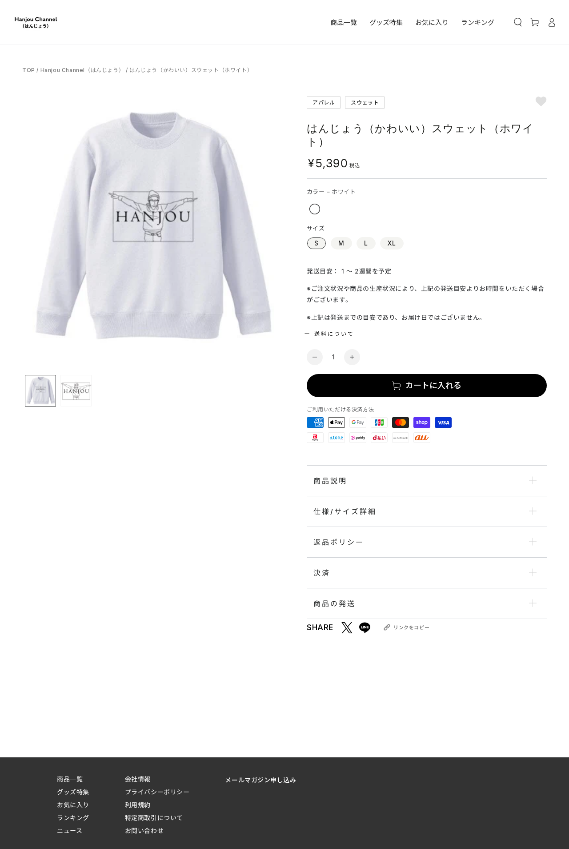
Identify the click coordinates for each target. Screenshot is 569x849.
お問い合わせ (144, 830)
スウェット (365, 102)
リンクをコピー (411, 627)
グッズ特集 (73, 792)
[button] (517, 22)
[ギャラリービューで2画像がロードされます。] (76, 390)
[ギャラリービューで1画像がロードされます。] (40, 390)
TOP (29, 70)
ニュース (69, 830)
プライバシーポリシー (157, 792)
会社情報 (138, 779)
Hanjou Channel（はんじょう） (82, 70)
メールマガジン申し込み (260, 780)
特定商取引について (154, 817)
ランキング (73, 817)
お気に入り (73, 805)
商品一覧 (70, 779)
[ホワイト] (315, 209)
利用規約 (138, 805)
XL (392, 243)
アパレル (324, 102)
